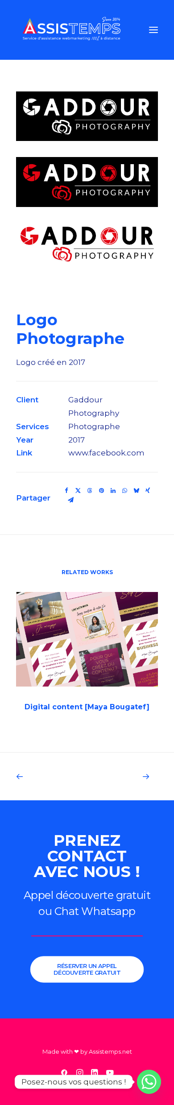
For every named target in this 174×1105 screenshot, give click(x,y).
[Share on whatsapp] (124, 490)
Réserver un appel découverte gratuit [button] (87, 969)
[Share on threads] (89, 490)
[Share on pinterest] (101, 490)
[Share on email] (70, 500)
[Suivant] (129, 776)
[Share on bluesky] (136, 490)
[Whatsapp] (149, 1082)
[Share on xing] (147, 490)
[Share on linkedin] (113, 490)
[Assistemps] (71, 30)
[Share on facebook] (66, 490)
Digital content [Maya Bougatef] (87, 707)
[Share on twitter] (78, 490)
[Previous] (44, 776)
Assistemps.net (110, 1051)
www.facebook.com (106, 452)
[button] (153, 30)
